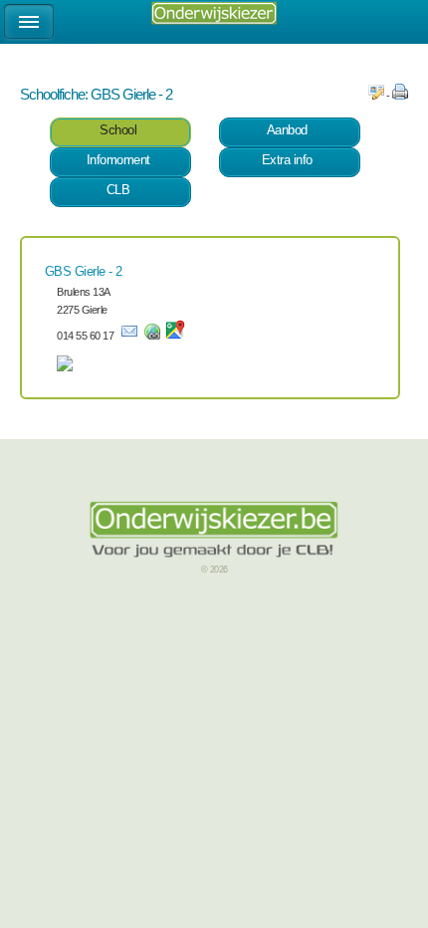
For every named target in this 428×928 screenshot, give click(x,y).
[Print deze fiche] (400, 96)
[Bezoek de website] (152, 336)
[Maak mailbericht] (129, 336)
